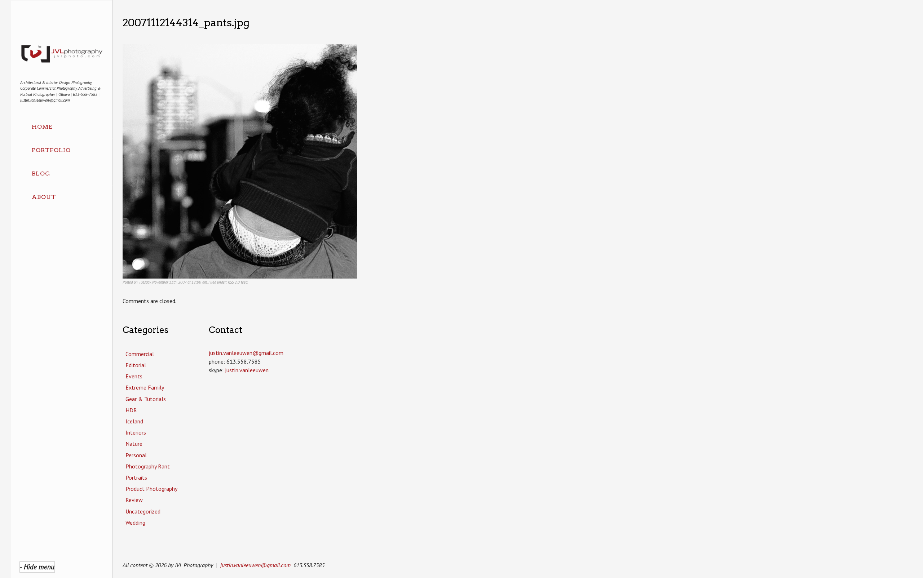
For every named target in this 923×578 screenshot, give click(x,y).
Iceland (134, 421)
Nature (133, 443)
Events (133, 376)
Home (42, 126)
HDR (131, 410)
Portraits (136, 477)
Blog (41, 173)
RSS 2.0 (234, 282)
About (44, 197)
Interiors (135, 432)
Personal (136, 455)
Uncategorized (142, 511)
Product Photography (151, 488)
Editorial (135, 365)
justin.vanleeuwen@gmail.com (255, 565)
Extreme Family (144, 387)
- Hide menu (37, 566)
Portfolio (51, 150)
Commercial (139, 353)
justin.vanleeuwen (247, 370)
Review (134, 499)
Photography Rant (147, 466)
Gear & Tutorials (145, 399)
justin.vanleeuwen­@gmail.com (246, 352)
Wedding (135, 522)
